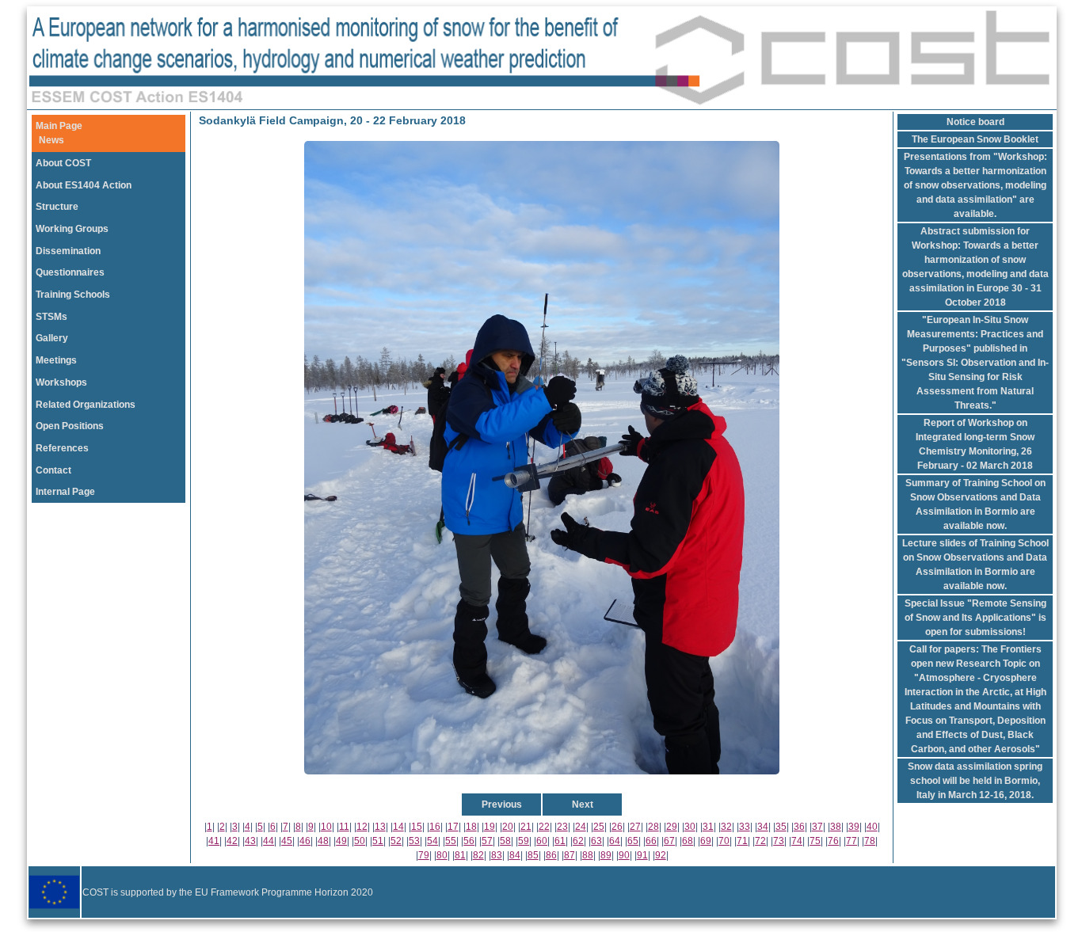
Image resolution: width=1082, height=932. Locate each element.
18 (471, 826)
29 (671, 826)
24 (580, 826)
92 (660, 855)
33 (744, 826)
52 (396, 840)
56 (468, 840)
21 (525, 826)
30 (689, 826)
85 (533, 855)
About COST (63, 163)
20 (507, 826)
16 (434, 826)
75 (815, 840)
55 (450, 840)
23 (562, 826)
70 (724, 840)
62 (578, 840)
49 (341, 840)
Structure (57, 206)
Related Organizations (85, 404)
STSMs (51, 316)
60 (541, 840)
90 (624, 855)
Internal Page (65, 491)
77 (851, 840)
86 (551, 855)
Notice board (975, 121)
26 (617, 826)
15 (416, 826)
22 (544, 826)
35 (781, 826)
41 (213, 840)
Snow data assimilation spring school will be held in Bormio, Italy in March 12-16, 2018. (975, 781)
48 (323, 840)
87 (569, 855)
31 (708, 826)
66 (651, 840)
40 (872, 826)
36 (799, 826)
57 (487, 840)
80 (442, 855)
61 (560, 840)
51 (377, 840)
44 (268, 840)
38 (835, 826)
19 (489, 826)
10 (326, 826)
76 (833, 840)
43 (250, 840)
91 (642, 855)
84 (514, 855)
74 (796, 840)
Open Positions (70, 426)
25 (598, 826)
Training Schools (73, 294)
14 (398, 826)
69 (705, 840)
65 (632, 840)
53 (414, 840)
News (51, 140)
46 (305, 840)
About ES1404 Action (83, 185)
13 (380, 826)
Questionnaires (70, 272)
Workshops (61, 382)
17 (453, 826)
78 (869, 840)
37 (817, 826)
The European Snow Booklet (975, 139)
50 (359, 840)
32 (726, 826)
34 (762, 826)
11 (344, 826)
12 (362, 826)
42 (232, 840)
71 (742, 840)
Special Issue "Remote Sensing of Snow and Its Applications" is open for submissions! (975, 617)
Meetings (56, 360)
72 (760, 840)
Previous (502, 804)
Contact (53, 470)
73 (778, 840)
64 (614, 840)
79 (423, 855)
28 (653, 826)
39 (853, 826)
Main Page (59, 125)
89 (605, 855)
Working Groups (72, 228)
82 (478, 855)
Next (582, 804)
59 (523, 840)
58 (505, 840)
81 (460, 855)
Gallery (52, 338)
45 (286, 840)
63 (596, 840)
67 (669, 840)
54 (432, 840)
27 (635, 826)
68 (687, 840)
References (62, 448)
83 (496, 855)
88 (587, 855)
